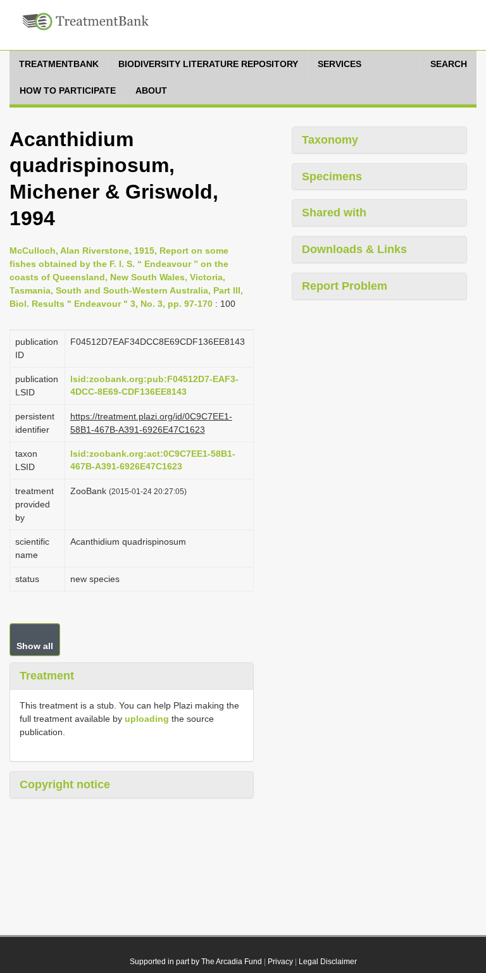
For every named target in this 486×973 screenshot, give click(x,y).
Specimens (332, 176)
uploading (147, 719)
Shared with (334, 212)
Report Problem (344, 286)
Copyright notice (65, 784)
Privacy (280, 961)
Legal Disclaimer (328, 961)
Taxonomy (330, 139)
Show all (34, 646)
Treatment (47, 675)
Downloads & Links (354, 249)
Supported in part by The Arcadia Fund (196, 961)
